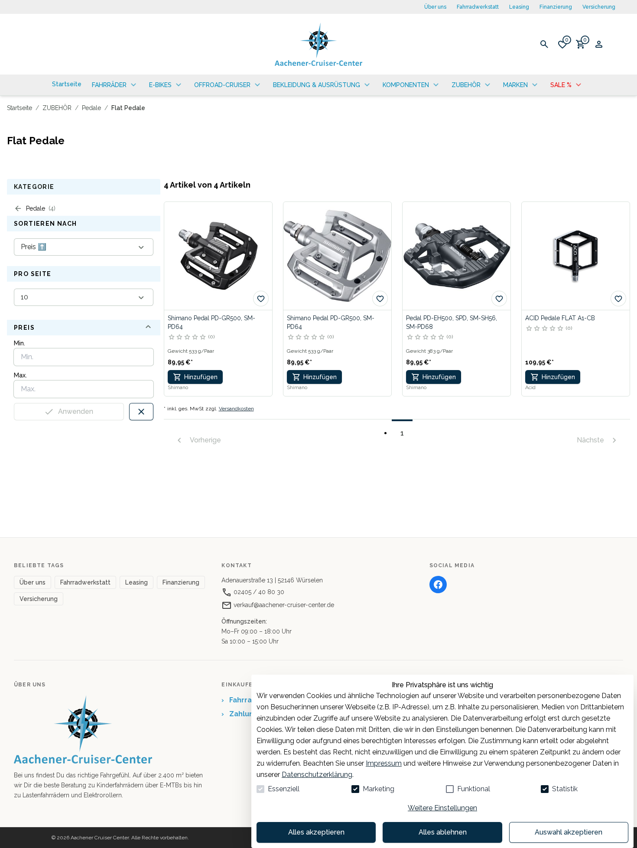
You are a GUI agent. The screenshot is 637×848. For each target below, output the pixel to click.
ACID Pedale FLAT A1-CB (560, 318)
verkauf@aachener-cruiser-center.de (283, 604)
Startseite (19, 107)
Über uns (435, 7)
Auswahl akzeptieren (568, 832)
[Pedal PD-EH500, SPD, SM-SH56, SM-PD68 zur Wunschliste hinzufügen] (499, 298)
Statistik (565, 789)
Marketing (378, 789)
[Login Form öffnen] (599, 44)
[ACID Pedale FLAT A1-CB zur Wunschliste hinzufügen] (618, 298)
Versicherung (598, 7)
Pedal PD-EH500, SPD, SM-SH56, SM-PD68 (451, 322)
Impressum (384, 763)
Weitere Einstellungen (442, 808)
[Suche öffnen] (544, 44)
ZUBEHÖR (57, 107)
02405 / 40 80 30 (258, 591)
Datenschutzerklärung (317, 774)
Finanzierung (556, 7)
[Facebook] (438, 584)
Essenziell (283, 789)
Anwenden (75, 411)
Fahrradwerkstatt (478, 7)
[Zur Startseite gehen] (318, 44)
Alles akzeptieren (316, 832)
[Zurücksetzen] (141, 411)
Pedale (91, 107)
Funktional (473, 789)
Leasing (519, 7)
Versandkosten (236, 409)
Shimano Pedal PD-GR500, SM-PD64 (211, 322)
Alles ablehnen (443, 832)
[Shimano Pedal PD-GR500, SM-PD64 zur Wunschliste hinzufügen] (261, 298)
